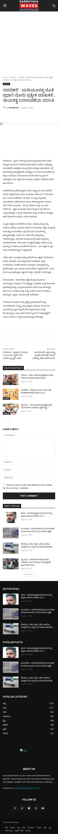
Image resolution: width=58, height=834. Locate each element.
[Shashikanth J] (4, 107)
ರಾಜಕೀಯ (12, 77)
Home (5, 77)
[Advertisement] (29, 42)
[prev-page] (4, 419)
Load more (28, 574)
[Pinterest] (27, 115)
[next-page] (9, 419)
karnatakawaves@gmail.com (27, 788)
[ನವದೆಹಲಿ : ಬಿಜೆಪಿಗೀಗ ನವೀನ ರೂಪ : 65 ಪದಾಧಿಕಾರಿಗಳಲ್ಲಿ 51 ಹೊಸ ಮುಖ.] (11, 394)
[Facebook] (14, 115)
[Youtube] (43, 808)
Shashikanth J (14, 107)
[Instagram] (22, 808)
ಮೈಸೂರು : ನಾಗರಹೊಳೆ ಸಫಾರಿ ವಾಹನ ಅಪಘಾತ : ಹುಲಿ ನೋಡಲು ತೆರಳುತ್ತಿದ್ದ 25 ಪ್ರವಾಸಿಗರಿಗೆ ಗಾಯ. (36, 562)
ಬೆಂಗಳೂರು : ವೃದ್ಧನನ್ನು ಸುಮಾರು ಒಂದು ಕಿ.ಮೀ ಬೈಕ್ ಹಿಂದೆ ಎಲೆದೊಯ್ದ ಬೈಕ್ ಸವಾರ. (15, 355)
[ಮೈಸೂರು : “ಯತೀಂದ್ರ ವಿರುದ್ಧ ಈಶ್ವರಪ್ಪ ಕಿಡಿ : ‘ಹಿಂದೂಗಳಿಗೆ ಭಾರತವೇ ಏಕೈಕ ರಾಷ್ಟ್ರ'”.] (11, 409)
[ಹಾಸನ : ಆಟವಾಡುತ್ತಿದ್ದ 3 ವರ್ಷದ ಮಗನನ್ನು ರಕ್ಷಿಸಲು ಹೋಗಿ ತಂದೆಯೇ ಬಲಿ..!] (11, 517)
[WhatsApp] (34, 115)
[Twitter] (21, 115)
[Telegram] (29, 808)
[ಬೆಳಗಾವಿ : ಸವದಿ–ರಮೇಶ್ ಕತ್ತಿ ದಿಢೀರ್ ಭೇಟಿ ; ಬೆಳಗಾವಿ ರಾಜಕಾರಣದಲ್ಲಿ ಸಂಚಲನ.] (11, 379)
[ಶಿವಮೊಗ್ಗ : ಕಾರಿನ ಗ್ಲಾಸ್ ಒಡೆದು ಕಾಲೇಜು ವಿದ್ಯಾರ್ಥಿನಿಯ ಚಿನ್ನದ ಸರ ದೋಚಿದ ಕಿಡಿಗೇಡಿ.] (11, 548)
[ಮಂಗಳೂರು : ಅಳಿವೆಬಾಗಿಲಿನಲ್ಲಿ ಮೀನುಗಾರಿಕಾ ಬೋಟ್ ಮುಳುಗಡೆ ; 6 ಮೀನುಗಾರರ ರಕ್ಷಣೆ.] (11, 532)
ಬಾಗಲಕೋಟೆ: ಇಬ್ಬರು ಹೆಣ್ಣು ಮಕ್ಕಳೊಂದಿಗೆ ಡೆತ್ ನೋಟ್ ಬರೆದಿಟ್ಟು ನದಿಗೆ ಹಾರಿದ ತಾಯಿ (43, 355)
